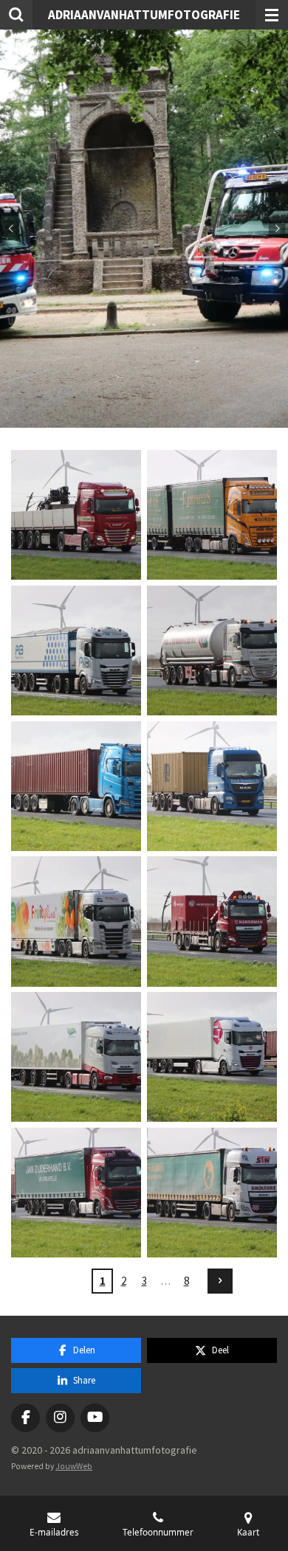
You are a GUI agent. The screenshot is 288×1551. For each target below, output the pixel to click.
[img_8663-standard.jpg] (76, 786)
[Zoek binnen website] (16, 15)
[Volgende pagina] (220, 1281)
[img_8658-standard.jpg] (212, 515)
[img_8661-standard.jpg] (212, 650)
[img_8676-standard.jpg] (76, 1192)
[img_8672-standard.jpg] (76, 1057)
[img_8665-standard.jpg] (212, 786)
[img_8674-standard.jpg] (212, 1057)
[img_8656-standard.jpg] (76, 515)
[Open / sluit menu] (272, 15)
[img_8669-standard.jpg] (212, 922)
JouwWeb (73, 1466)
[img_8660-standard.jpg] (76, 650)
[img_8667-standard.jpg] (76, 922)
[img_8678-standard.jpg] (212, 1192)
